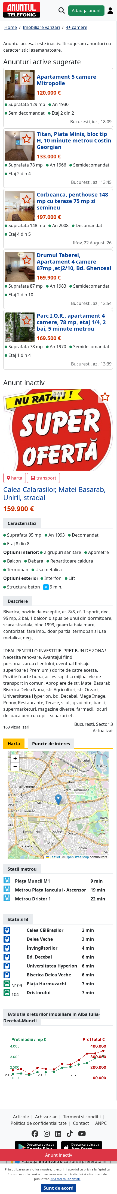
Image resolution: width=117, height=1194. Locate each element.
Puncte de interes (51, 744)
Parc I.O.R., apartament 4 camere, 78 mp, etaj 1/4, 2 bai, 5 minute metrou (71, 322)
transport (46, 478)
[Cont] (110, 10)
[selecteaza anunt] (26, 78)
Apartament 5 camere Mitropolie (66, 80)
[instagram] (47, 1134)
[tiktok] (70, 1134)
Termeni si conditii (82, 1117)
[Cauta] (61, 10)
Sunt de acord (58, 1188)
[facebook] (35, 1134)
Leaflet (54, 856)
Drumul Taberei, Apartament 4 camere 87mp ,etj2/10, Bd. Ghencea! (74, 261)
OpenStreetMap (77, 856)
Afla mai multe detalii (66, 1179)
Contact (81, 1123)
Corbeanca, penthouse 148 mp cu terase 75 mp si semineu (72, 201)
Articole (21, 1117)
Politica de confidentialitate (39, 1123)
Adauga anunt (86, 11)
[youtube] (82, 1134)
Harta (14, 744)
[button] (58, 799)
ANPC (101, 1123)
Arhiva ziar (46, 1117)
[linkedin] (58, 1134)
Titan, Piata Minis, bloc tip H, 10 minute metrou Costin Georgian (74, 140)
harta (16, 478)
